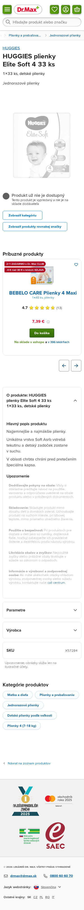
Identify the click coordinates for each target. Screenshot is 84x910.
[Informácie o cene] (48, 321)
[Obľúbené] (54, 9)
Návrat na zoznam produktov (29, 763)
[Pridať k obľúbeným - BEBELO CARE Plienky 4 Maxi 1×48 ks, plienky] (76, 264)
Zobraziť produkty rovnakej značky (35, 226)
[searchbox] (42, 21)
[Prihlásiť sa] (65, 9)
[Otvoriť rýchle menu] (7, 9)
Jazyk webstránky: (17, 887)
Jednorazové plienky (23, 705)
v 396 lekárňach (58, 342)
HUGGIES (11, 48)
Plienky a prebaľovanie (57, 695)
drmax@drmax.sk (23, 876)
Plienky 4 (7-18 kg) (21, 726)
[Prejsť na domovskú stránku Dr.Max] (28, 9)
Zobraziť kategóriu (23, 215)
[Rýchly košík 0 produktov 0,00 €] (76, 9)
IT (53, 897)
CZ (35, 897)
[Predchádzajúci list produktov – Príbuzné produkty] (64, 365)
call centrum (56, 582)
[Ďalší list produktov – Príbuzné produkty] (76, 365)
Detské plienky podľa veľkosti (29, 715)
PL (41, 897)
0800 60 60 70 (61, 876)
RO (47, 897)
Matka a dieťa (17, 695)
